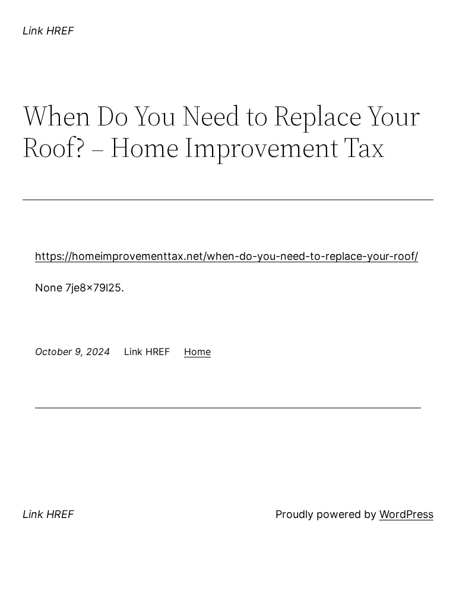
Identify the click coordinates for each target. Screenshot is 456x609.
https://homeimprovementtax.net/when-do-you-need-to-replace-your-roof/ (226, 256)
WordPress (406, 514)
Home (197, 351)
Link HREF (48, 30)
